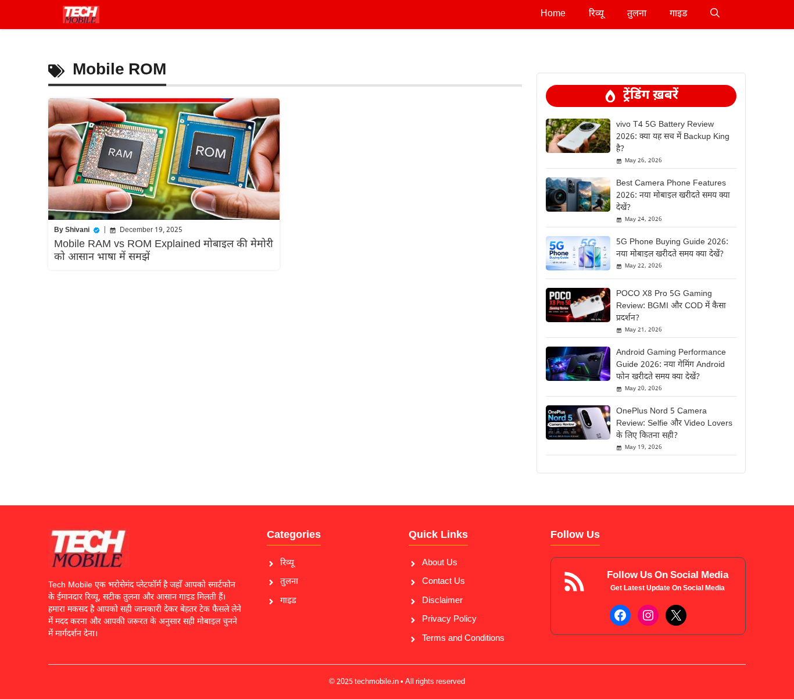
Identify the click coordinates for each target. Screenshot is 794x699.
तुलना (636, 14)
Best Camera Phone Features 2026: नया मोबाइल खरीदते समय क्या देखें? (673, 195)
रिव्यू (596, 14)
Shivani (77, 230)
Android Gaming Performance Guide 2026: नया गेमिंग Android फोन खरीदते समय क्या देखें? (671, 365)
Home (553, 14)
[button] (715, 14)
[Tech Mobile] (81, 14)
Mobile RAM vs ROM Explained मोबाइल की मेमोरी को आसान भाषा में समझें (163, 251)
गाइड (678, 14)
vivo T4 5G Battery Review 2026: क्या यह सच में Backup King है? (672, 137)
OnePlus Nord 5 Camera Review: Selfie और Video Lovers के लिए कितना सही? (674, 423)
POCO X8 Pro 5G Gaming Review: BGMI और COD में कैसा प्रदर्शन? (671, 306)
